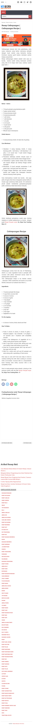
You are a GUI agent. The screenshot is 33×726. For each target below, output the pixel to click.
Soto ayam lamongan (7, 671)
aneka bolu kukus (6, 585)
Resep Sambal (5, 661)
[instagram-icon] (24, 2)
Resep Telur (5, 668)
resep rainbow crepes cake (9, 705)
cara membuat (5, 576)
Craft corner (5, 578)
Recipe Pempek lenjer (25, 370)
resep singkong (6, 708)
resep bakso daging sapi (8, 693)
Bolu (3, 510)
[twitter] (7, 384)
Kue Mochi (4, 629)
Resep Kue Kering (6, 522)
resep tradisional (6, 551)
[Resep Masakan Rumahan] (6, 7)
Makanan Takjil (6, 634)
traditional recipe (6, 715)
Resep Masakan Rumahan (8, 573)
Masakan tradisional (7, 561)
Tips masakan (5, 507)
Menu (3, 12)
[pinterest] (11, 384)
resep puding (5, 563)
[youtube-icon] (21, 2)
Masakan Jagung (6, 637)
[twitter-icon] (27, 2)
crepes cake (5, 676)
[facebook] (3, 384)
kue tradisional (6, 532)
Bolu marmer (5, 627)
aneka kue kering (6, 517)
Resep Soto (4, 666)
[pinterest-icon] (30, 2)
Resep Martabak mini (7, 654)
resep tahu (4, 710)
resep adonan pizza (7, 690)
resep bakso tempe (6, 695)
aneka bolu (5, 566)
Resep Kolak (5, 647)
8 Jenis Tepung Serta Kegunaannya (11, 481)
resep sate (4, 617)
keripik (3, 681)
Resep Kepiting (5, 644)
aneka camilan (5, 512)
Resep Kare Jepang (6, 642)
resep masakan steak (7, 612)
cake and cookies (6, 520)
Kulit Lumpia (5, 632)
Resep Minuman (6, 544)
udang (3, 620)
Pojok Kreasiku (6, 581)
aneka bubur (5, 588)
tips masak (4, 595)
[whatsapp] (15, 384)
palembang (4, 559)
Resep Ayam (4, 568)
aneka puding (5, 603)
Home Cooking (5, 500)
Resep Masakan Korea (7, 656)
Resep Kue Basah (6, 495)
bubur (3, 590)
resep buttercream (7, 698)
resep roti (4, 527)
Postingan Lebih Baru (7, 442)
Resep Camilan (5, 498)
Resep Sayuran (5, 664)
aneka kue (4, 515)
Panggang (4, 554)
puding (3, 686)
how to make (5, 593)
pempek (4, 549)
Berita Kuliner (5, 598)
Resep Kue (4, 534)
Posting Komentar (14, 31)
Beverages (4, 571)
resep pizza (5, 703)
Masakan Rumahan (6, 493)
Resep (3, 639)
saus (3, 712)
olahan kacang (6, 683)
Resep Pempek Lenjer (11, 222)
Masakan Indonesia (7, 541)
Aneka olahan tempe (7, 622)
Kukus (3, 539)
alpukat (4, 673)
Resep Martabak (6, 649)
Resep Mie (4, 659)
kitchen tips (5, 529)
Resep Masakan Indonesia (8, 537)
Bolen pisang (5, 625)
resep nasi (4, 615)
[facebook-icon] (18, 2)
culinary (4, 605)
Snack (3, 505)
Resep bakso (5, 583)
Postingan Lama (27, 442)
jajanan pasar (5, 546)
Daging (3, 600)
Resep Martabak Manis (7, 651)
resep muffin (5, 700)
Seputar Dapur (5, 556)
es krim (4, 678)
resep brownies (6, 524)
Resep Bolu (4, 502)
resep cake (4, 610)
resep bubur (5, 607)
